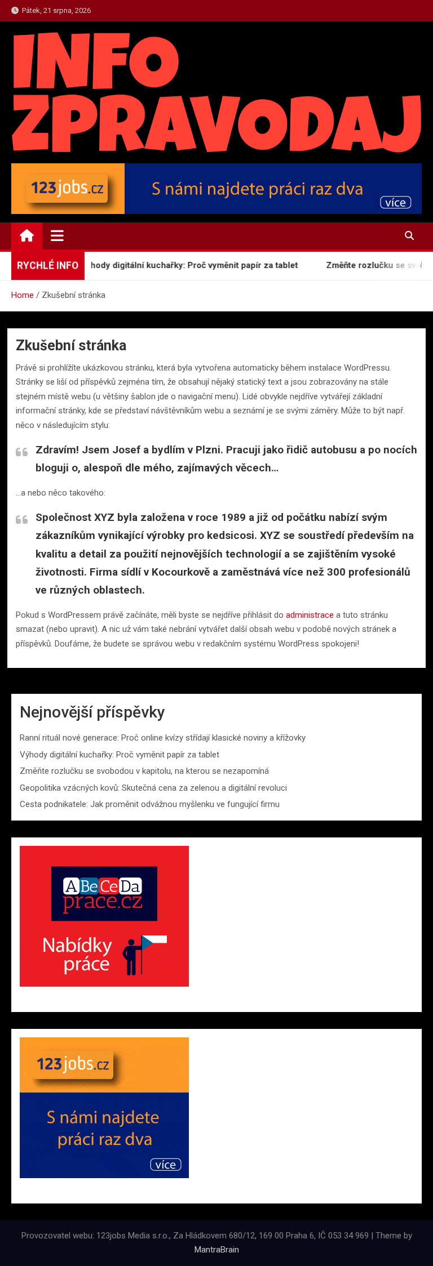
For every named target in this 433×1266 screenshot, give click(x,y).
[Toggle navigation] (57, 235)
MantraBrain (217, 1250)
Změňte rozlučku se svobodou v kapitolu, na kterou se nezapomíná (144, 771)
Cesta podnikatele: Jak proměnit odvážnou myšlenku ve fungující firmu (150, 804)
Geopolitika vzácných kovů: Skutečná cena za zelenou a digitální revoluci (153, 788)
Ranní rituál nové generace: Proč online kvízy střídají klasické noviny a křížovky (163, 738)
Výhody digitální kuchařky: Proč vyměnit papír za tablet (175, 265)
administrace (310, 615)
